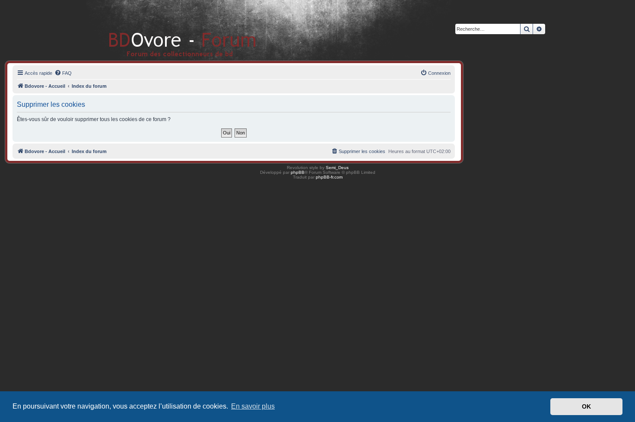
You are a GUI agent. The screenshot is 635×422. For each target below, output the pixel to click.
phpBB (298, 172)
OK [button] (586, 406)
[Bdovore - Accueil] (169, 30)
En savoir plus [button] (253, 406)
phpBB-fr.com (329, 177)
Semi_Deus (337, 167)
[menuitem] (63, 73)
